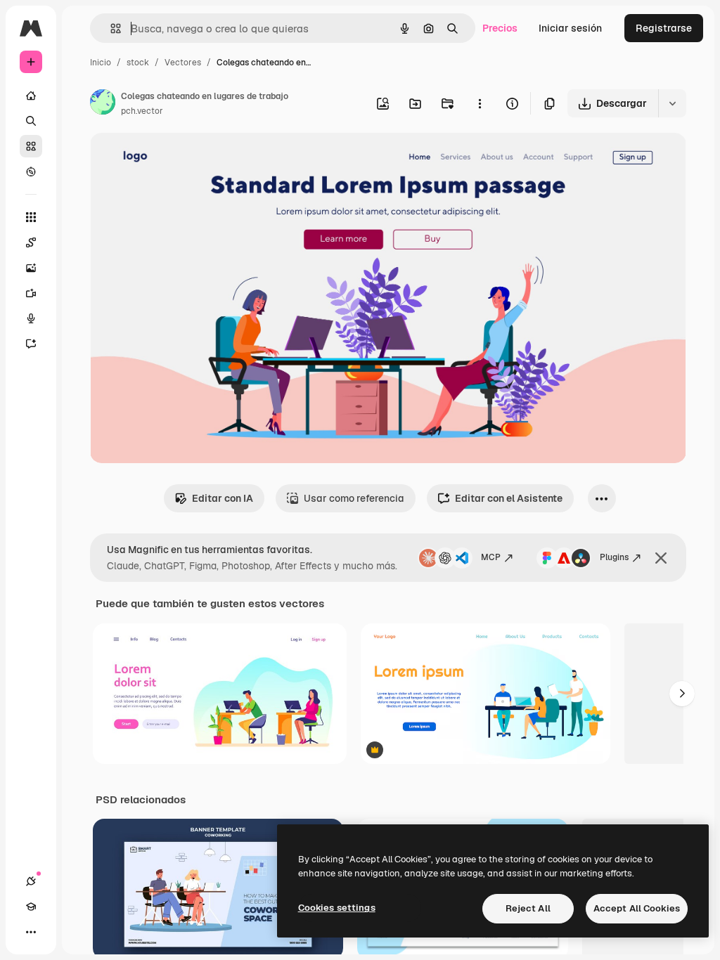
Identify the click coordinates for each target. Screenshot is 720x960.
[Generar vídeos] (31, 293)
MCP (491, 557)
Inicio (100, 62)
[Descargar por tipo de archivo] (672, 103)
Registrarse (664, 28)
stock (138, 62)
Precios (500, 28)
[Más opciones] (479, 103)
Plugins (614, 557)
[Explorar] (31, 171)
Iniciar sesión (570, 28)
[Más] (31, 932)
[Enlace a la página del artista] (102, 104)
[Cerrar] (660, 558)
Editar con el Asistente (508, 498)
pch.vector (142, 111)
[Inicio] (31, 95)
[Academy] (31, 906)
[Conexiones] (31, 881)
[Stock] (31, 146)
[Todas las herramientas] (31, 217)
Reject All (528, 908)
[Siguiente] (682, 693)
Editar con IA (222, 498)
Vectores (183, 62)
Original (180, 160)
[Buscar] (31, 121)
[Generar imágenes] (31, 268)
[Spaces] (31, 242)
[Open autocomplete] (110, 28)
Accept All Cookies (636, 908)
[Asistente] (31, 343)
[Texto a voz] (31, 318)
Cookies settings (336, 908)
